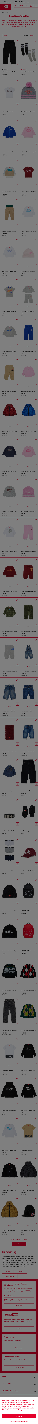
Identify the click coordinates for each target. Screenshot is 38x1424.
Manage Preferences (21, 1408)
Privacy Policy (6, 1410)
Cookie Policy (17, 1410)
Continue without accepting (19, 1421)
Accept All (19, 1416)
